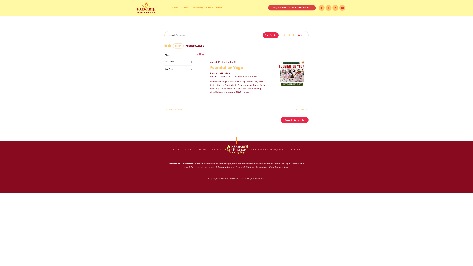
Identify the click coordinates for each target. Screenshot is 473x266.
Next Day (299, 109)
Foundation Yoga (226, 68)
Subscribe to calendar (295, 120)
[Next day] (169, 45)
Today (178, 45)
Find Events (270, 35)
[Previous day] (165, 45)
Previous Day (175, 109)
